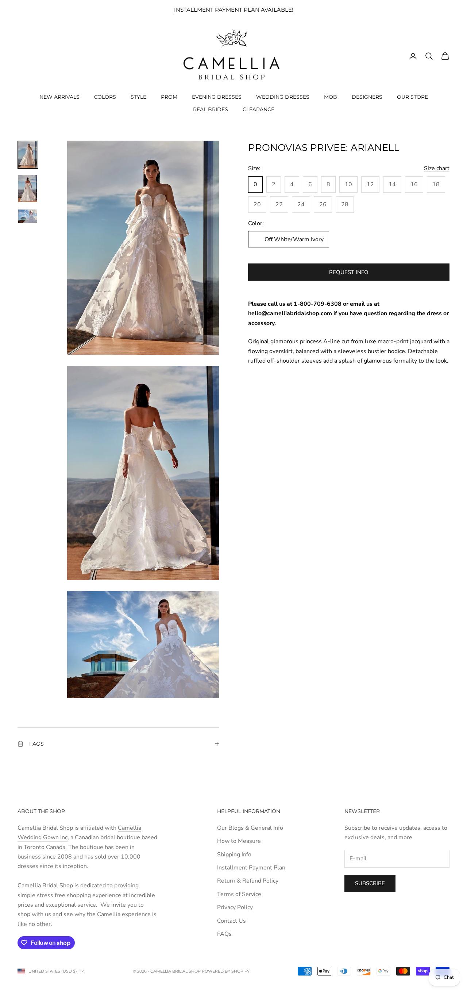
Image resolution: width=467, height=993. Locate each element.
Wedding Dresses (282, 96)
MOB (330, 96)
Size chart (436, 168)
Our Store (412, 96)
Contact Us (231, 921)
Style (138, 96)
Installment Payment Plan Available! (233, 9)
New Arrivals (59, 96)
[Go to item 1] (28, 155)
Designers (367, 96)
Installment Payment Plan (251, 868)
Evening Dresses (217, 96)
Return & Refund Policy (247, 881)
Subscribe (370, 883)
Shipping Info (234, 855)
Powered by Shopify (226, 971)
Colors (105, 96)
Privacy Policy (235, 907)
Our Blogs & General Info (250, 828)
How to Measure (239, 841)
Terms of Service (239, 894)
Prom (169, 96)
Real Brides (210, 109)
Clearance (258, 109)
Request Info (348, 271)
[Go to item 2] (28, 189)
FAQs (224, 934)
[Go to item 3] (28, 216)
